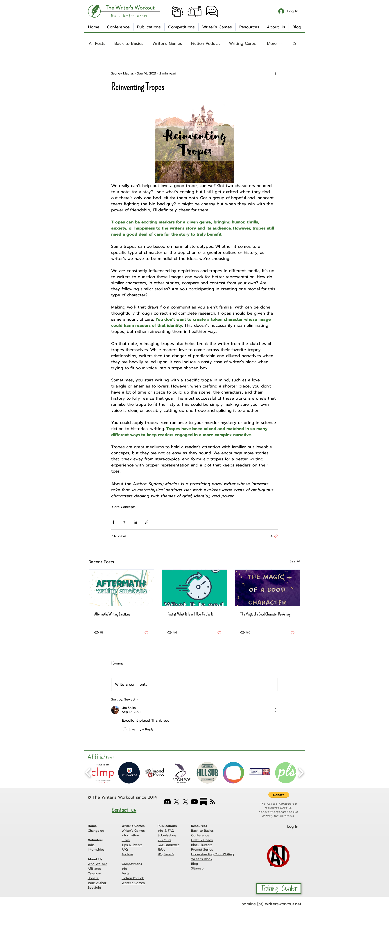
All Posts (97, 43)
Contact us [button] (124, 810)
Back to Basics (128, 43)
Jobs (91, 844)
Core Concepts (124, 506)
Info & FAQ (166, 830)
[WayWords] (185, 802)
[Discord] (167, 802)
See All (295, 561)
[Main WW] (176, 802)
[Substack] (203, 802)
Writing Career (243, 43)
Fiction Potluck (205, 43)
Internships (96, 849)
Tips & (127, 844)
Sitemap (197, 868)
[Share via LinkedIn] (135, 522)
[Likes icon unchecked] (125, 729)
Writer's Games (167, 43)
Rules (126, 840)
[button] (177, 11)
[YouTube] (194, 802)
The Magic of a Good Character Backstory (265, 614)
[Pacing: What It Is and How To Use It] (194, 588)
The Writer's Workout (113, 797)
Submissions (167, 835)
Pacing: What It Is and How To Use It (190, 614)
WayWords (166, 854)
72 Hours (164, 840)
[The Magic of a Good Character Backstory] (267, 588)
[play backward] (88, 772)
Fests (125, 873)
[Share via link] (146, 522)
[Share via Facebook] (113, 522)
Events (137, 844)
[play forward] (301, 772)
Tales (161, 849)
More (272, 43)
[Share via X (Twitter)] (124, 522)
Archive (127, 854)
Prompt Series (202, 849)
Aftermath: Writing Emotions (112, 614)
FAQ (125, 849)
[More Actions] (275, 710)
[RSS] (212, 802)
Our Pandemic (168, 844)
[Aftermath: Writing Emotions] (121, 588)
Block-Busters (201, 844)
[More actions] (275, 73)
